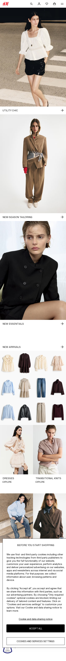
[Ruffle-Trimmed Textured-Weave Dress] (24, 388)
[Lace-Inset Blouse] (8, 412)
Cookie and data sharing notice (36, 619)
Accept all (35, 628)
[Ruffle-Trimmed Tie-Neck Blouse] (41, 363)
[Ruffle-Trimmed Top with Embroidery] (8, 363)
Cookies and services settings (35, 641)
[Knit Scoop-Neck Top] (58, 412)
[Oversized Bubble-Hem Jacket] (58, 388)
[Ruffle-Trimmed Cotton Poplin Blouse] (8, 388)
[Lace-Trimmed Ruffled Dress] (58, 363)
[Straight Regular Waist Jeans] (41, 388)
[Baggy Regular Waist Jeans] (41, 412)
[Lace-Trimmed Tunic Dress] (24, 363)
